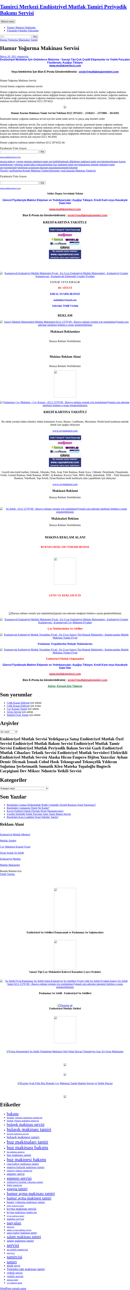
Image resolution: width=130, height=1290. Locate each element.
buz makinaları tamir (27, 1142)
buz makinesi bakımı (26, 1159)
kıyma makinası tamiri (15, 1216)
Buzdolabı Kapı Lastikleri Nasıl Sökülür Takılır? (33, 817)
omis (9, 167)
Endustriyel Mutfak (10, 858)
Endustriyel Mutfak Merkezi (15, 834)
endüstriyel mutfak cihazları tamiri (25, 1182)
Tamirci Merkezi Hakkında (21, 27)
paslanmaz (57, 167)
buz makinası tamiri (19, 1155)
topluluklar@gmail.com (65, 300)
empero (108, 161)
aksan (3, 161)
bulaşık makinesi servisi (18, 1133)
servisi (13, 1245)
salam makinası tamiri (24, 1236)
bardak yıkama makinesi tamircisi (23, 1120)
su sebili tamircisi (17, 1249)
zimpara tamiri (12, 1280)
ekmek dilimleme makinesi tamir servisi (83, 161)
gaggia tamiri (17, 1189)
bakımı (13, 1113)
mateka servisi (15, 1219)
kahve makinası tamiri (15, 1206)
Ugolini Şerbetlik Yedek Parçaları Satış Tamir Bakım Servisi (39, 814)
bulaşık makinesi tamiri (23, 1137)
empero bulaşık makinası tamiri (26, 1167)
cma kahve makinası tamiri (23, 1164)
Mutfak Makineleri (10, 865)
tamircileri (11, 1253)
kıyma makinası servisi (21, 1209)
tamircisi (67, 167)
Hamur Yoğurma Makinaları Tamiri (19, 39)
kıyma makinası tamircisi (22, 1212)
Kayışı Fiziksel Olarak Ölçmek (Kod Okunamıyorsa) (35, 811)
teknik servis (13, 1265)
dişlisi (59, 161)
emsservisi (22, 56)
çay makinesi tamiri (14, 1283)
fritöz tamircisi (14, 1185)
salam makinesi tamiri (20, 1240)
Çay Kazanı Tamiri (17, 708)
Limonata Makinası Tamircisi (73, 170)
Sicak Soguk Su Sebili (12, 852)
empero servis (16, 1174)
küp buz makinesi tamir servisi (65, 164)
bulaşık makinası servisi (25, 1124)
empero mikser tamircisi (19, 1170)
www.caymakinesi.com (65, 430)
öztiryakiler (18, 167)
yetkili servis (15, 1272)
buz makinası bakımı (27, 1147)
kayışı (36, 164)
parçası (47, 167)
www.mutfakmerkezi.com (65, 65)
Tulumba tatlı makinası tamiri (26, 1269)
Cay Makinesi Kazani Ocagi (15, 846)
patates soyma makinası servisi (19, 1230)
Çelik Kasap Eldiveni (18, 702)
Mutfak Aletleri (8, 840)
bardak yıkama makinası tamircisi (24, 1117)
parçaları (39, 167)
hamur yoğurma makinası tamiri (26, 1202)
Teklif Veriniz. (7, 874)
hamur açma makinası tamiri (31, 1193)
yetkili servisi (15, 1276)
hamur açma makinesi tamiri (29, 1198)
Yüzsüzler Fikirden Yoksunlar (23, 30)
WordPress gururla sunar (13, 1288)
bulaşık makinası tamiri (29, 1129)
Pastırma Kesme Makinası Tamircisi (25, 170)
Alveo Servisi (14, 711)
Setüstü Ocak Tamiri (18, 715)
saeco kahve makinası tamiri (22, 1232)
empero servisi (19, 1178)
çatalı (9, 161)
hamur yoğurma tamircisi (19, 164)
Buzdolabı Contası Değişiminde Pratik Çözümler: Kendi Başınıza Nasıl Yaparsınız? (51, 804)
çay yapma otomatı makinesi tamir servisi (34, 161)
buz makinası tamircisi (16, 1152)
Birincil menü (7, 21)
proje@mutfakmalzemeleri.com (99, 71)
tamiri (75, 167)
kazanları (44, 164)
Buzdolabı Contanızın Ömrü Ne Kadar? (28, 807)
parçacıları (29, 167)
